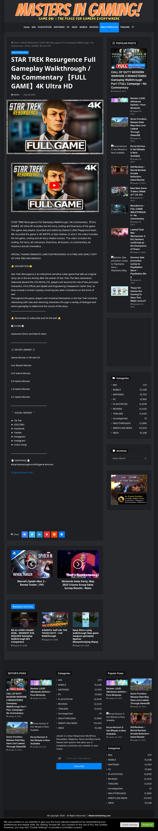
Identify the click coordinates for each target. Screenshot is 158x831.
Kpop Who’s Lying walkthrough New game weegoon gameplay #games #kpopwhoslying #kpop (86, 636)
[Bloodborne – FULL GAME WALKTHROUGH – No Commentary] (119, 209)
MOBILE (83, 27)
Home (27, 27)
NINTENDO (59, 27)
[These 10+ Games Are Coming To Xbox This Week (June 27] (119, 291)
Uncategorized (120, 418)
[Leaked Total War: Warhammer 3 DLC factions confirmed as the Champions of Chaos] (119, 233)
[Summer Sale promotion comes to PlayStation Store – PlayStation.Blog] (119, 264)
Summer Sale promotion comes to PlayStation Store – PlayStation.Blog (138, 267)
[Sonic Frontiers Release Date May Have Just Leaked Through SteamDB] (119, 122)
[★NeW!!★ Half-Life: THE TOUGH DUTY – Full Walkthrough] (55, 619)
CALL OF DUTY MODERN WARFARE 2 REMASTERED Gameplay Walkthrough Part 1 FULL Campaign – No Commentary (129, 79)
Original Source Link (22, 472)
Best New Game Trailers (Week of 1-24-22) (138, 191)
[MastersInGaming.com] (79, 11)
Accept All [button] (147, 824)
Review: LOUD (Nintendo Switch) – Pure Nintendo (40, 691)
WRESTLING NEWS (122, 428)
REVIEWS (93, 27)
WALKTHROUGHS (109, 27)
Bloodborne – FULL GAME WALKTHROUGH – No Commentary (138, 212)
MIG (34, 27)
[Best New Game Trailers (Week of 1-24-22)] (119, 191)
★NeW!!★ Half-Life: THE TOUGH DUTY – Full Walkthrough (54, 633)
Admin (16, 94)
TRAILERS (124, 27)
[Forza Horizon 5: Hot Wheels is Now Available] (119, 150)
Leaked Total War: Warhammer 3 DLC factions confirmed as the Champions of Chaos (138, 239)
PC (68, 27)
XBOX (74, 27)
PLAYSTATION (45, 27)
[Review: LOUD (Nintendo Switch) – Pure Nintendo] (119, 99)
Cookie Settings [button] (129, 824)
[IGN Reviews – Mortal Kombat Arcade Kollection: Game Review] (119, 170)
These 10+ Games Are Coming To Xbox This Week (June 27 (138, 294)
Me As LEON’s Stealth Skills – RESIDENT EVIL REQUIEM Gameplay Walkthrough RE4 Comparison (23, 636)
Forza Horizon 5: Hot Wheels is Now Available (40, 740)
